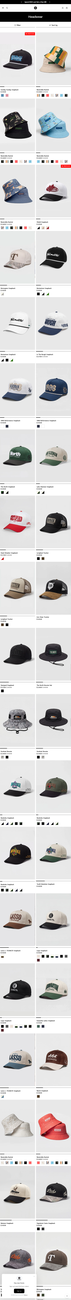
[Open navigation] (4, 8)
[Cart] (67, 8)
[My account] (63, 8)
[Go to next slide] (49, 2)
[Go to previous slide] (21, 2)
